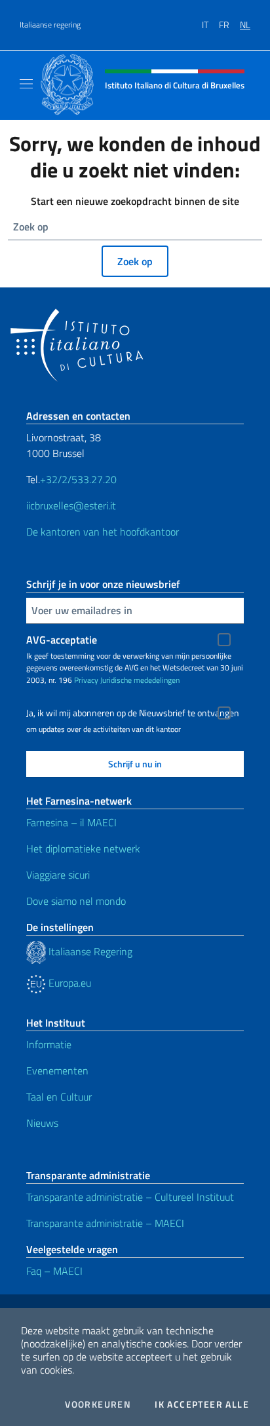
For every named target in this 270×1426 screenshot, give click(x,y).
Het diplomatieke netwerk (83, 848)
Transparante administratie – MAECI (105, 1223)
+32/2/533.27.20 (78, 479)
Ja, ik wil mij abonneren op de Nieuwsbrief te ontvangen (132, 713)
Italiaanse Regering (89, 951)
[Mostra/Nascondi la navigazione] (26, 84)
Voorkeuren (98, 1404)
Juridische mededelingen (140, 680)
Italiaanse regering (50, 25)
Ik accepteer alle (202, 1404)
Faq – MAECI (54, 1271)
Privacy (86, 680)
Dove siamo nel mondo (76, 901)
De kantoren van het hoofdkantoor (102, 531)
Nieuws (42, 1123)
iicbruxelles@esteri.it (71, 505)
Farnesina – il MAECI (71, 822)
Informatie (48, 1044)
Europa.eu (68, 983)
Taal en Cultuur (59, 1097)
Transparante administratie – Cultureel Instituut (130, 1197)
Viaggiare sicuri (58, 875)
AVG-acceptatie (61, 640)
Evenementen (57, 1070)
